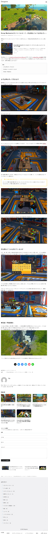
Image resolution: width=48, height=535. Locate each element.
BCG (4, 499)
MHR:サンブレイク (7, 494)
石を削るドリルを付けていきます (10, 69)
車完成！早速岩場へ (7, 71)
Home (2, 476)
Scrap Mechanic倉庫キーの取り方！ (8, 405)
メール (2, 437)
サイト (2, 442)
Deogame (4, 1)
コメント (3, 447)
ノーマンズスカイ (7, 514)
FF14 (4, 517)
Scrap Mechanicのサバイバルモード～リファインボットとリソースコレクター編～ (29, 45)
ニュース (5, 511)
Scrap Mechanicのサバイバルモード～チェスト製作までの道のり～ (23, 406)
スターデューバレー (7, 485)
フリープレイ (6, 523)
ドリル (29, 372)
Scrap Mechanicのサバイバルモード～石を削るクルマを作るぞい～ (25, 476)
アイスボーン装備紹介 (7, 505)
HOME (2, 532)
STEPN (5, 497)
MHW (4, 502)
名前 (2, 432)
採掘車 (26, 372)
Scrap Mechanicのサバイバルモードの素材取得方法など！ (39, 405)
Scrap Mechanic (10, 372)
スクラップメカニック (18, 35)
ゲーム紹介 (5, 488)
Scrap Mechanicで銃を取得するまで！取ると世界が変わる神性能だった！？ (23, 421)
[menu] (46, 2)
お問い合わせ (43, 533)
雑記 (4, 508)
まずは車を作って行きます (8, 66)
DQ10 (4, 520)
